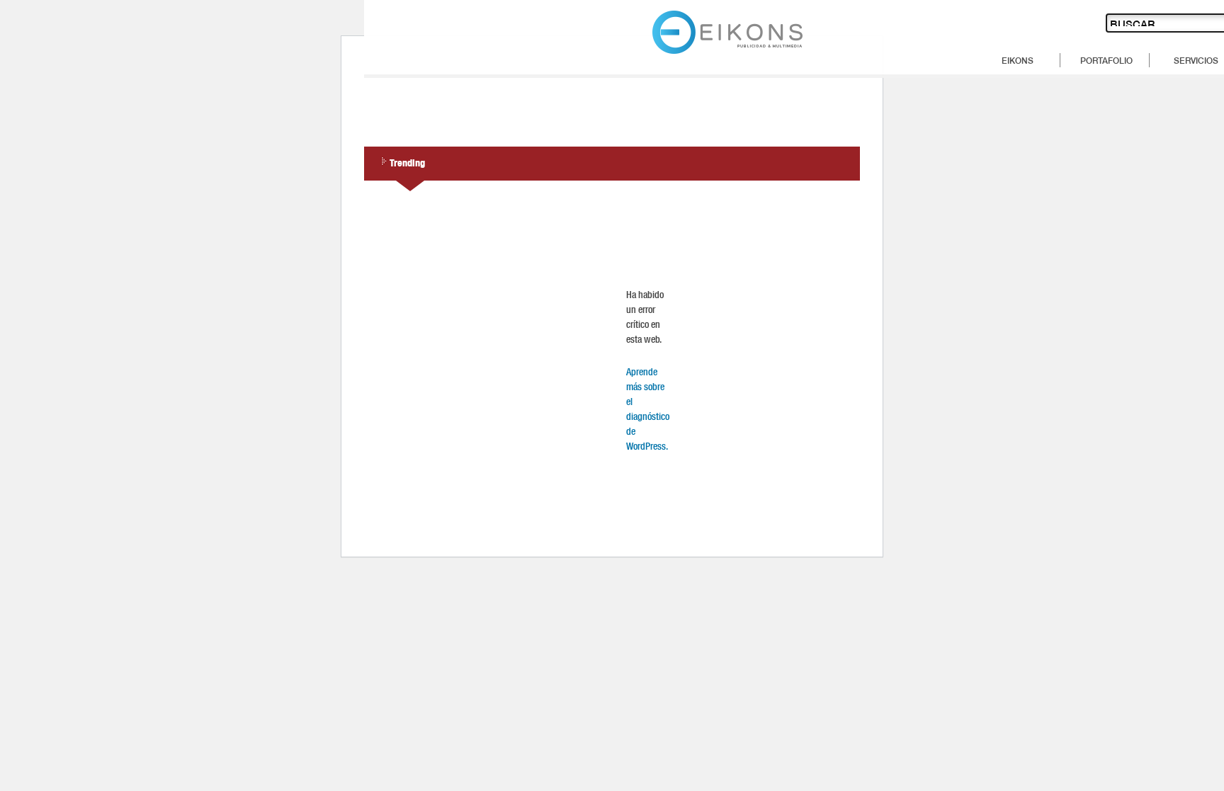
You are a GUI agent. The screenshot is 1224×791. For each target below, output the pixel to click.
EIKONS (1017, 60)
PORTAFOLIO (1106, 60)
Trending (407, 162)
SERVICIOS (1196, 60)
